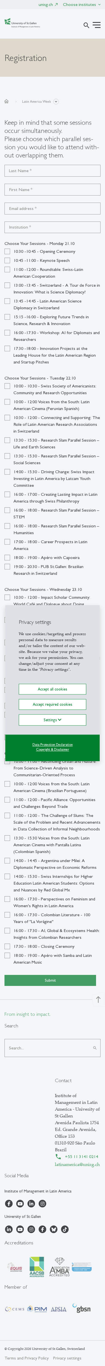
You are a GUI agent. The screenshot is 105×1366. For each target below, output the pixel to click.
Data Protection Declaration (52, 745)
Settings (51, 720)
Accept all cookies (52, 689)
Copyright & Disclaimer (52, 749)
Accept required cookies (52, 704)
